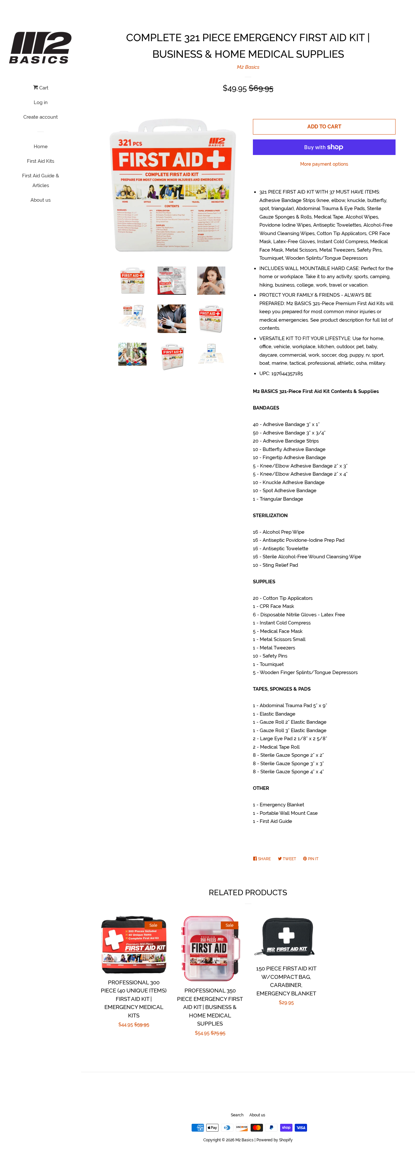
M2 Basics (248, 67)
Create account (40, 117)
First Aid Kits (40, 161)
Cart (43, 88)
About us (40, 200)
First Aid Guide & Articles (40, 180)
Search (237, 1115)
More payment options (324, 164)
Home (41, 146)
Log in (41, 102)
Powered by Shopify (274, 1140)
